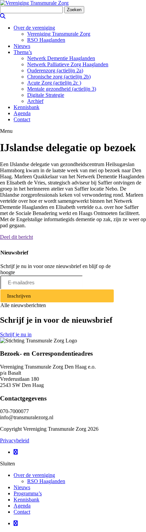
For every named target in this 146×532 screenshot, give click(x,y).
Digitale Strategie (45, 95)
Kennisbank (26, 107)
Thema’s (23, 52)
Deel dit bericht (16, 237)
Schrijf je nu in (16, 334)
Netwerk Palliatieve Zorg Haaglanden (67, 64)
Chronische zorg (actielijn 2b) (59, 76)
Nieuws (22, 46)
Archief (35, 101)
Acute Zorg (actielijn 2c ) (54, 83)
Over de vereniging (34, 28)
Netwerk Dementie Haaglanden (61, 58)
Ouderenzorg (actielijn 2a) (55, 70)
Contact (22, 119)
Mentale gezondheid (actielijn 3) (61, 89)
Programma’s (28, 493)
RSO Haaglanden (46, 40)
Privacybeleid (14, 440)
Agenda (22, 113)
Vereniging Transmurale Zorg (58, 34)
